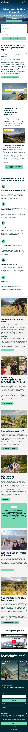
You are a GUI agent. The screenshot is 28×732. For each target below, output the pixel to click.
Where (3, 25)
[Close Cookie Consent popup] (26, 713)
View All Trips (14, 38)
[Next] (26, 670)
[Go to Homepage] (5, 2)
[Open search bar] (23, 2)
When (3, 31)
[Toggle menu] (26, 2)
